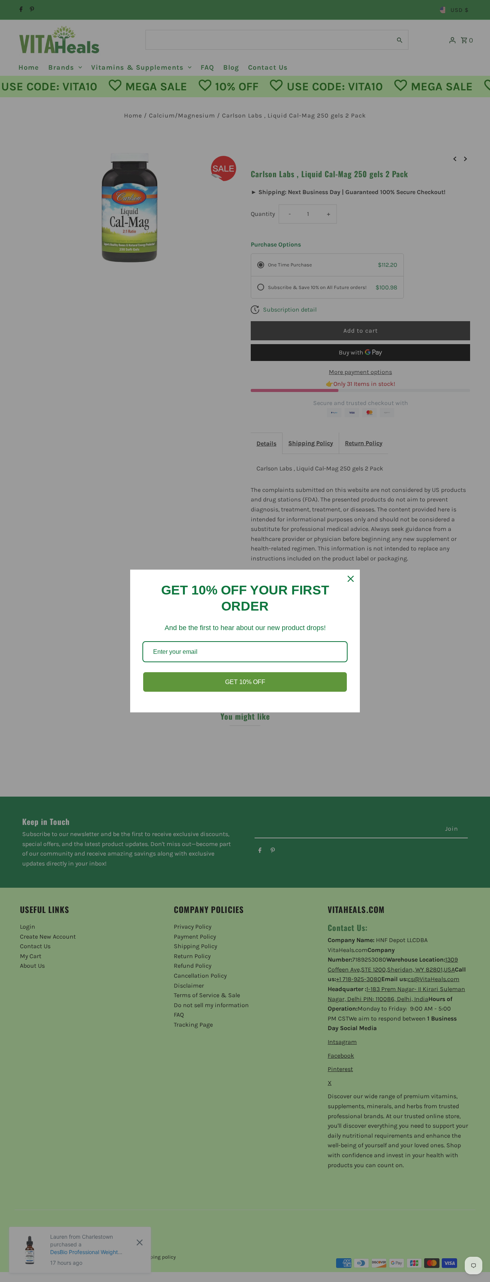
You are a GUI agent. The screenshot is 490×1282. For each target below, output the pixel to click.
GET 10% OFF (245, 682)
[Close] (350, 579)
